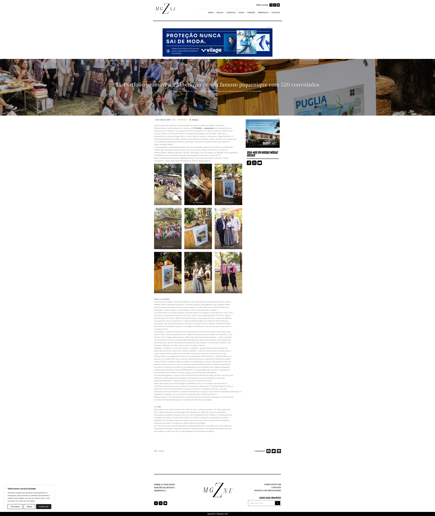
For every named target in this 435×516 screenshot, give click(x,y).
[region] (29, 498)
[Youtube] (278, 5)
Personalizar (15, 507)
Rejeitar (29, 507)
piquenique (209, 128)
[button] (268, 451)
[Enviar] (277, 503)
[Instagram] (274, 5)
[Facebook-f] (271, 5)
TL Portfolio (197, 128)
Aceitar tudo (43, 507)
